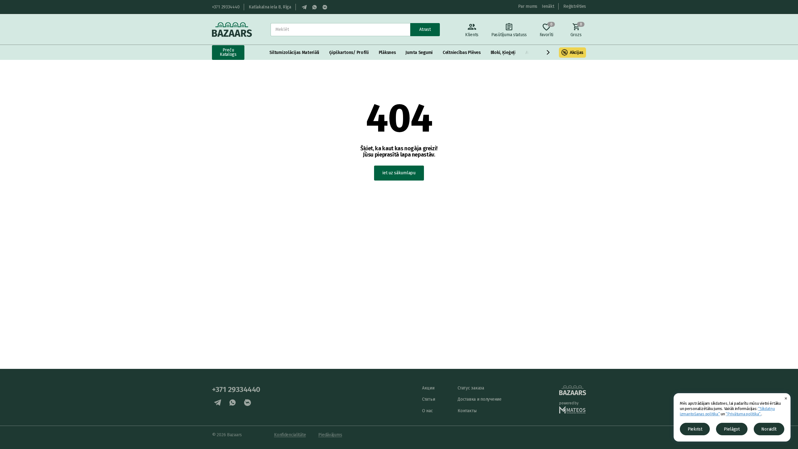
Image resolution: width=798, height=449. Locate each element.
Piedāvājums (330, 434)
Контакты (467, 410)
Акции (428, 388)
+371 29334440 (225, 7)
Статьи (428, 399)
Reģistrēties (574, 6)
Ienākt (548, 6)
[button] (548, 52)
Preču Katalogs (228, 52)
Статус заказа (471, 388)
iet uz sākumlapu (399, 173)
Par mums (527, 6)
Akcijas (576, 52)
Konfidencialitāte (290, 434)
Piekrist (695, 429)
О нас (427, 410)
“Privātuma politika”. (743, 414)
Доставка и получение (479, 399)
